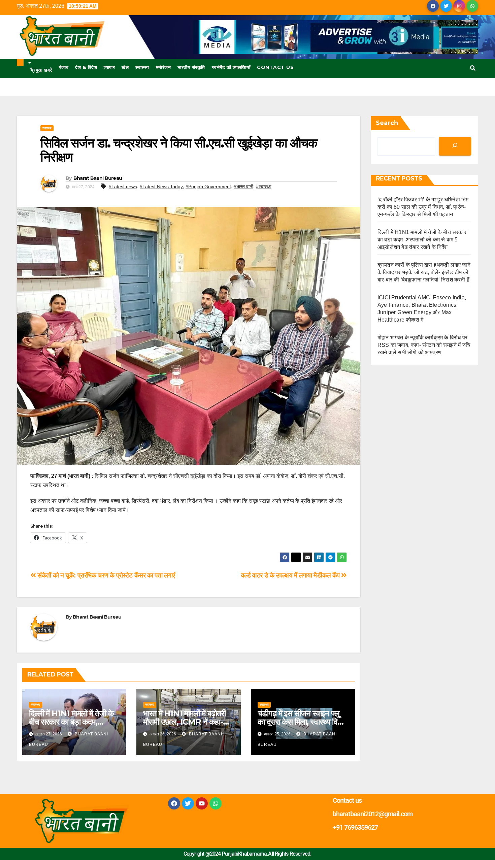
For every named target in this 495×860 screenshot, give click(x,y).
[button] (472, 68)
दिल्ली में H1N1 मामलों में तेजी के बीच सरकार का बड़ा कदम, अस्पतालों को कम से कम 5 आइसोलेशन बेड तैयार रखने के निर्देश (421, 239)
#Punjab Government (208, 186)
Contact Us (275, 67)
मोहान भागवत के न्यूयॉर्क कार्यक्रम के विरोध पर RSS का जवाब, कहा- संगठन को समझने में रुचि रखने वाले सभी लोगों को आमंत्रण (423, 345)
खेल (125, 67)
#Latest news (123, 186)
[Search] (455, 146)
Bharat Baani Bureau (97, 178)
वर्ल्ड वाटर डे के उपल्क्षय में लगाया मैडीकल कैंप (291, 575)
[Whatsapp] (215, 803)
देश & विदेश (86, 67)
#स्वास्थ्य (263, 186)
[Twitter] (188, 803)
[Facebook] (174, 803)
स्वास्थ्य (142, 67)
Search (387, 123)
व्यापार (109, 67)
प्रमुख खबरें (41, 69)
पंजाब (64, 67)
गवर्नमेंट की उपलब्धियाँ (231, 67)
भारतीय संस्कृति (191, 67)
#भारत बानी (243, 186)
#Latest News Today (161, 186)
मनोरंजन (163, 67)
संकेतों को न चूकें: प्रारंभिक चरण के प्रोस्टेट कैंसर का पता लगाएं (105, 575)
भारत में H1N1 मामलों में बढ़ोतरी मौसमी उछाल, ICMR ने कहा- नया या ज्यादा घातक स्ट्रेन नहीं (184, 721)
